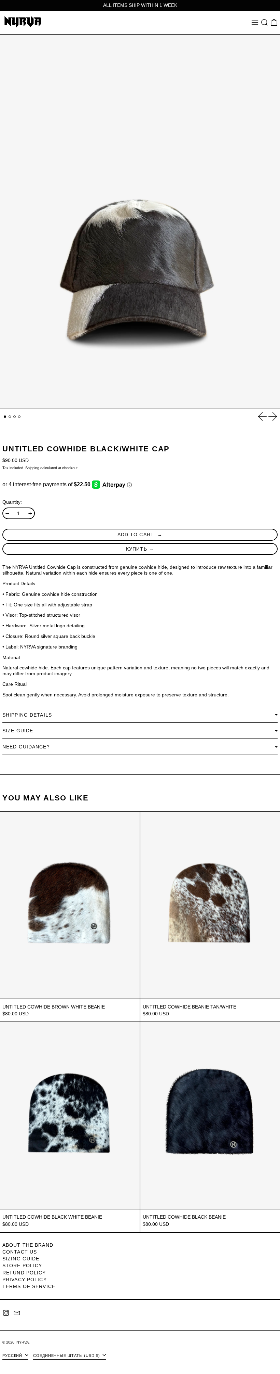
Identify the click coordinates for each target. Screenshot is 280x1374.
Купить (136, 549)
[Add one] (30, 513)
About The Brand (27, 1245)
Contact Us (19, 1252)
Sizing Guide (20, 1258)
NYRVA (22, 1342)
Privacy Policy (24, 1279)
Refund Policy (24, 1272)
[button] (264, 22)
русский (13, 1355)
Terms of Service (28, 1286)
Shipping (32, 468)
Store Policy (22, 1265)
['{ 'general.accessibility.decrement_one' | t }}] (7, 513)
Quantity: (12, 502)
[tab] (5, 416)
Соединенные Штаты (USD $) (67, 1355)
